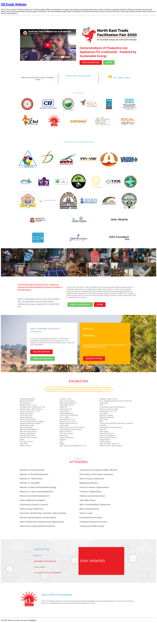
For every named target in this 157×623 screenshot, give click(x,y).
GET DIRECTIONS (121, 78)
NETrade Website (13, 4)
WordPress (32, 620)
